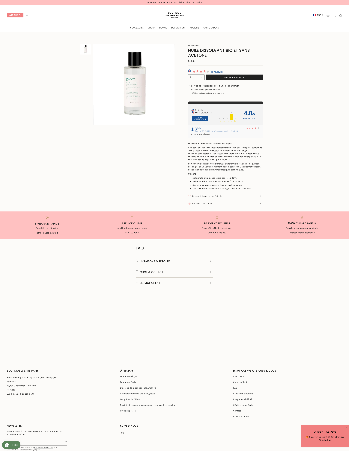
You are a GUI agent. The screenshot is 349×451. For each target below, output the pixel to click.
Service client (150, 283)
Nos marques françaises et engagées (137, 393)
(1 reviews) (217, 71)
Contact (237, 410)
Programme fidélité (242, 399)
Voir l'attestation (200, 118)
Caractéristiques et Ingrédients (207, 196)
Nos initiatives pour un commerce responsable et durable (147, 405)
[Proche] (346, 428)
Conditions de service (14, 450)
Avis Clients (238, 376)
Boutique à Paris (128, 382)
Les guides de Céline (130, 399)
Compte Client (240, 382)
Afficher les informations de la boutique (208, 93)
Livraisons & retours (155, 261)
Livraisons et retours (243, 393)
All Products (193, 45)
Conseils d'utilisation (202, 203)
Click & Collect (151, 272)
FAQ (235, 387)
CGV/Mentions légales (243, 405)
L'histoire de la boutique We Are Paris (138, 387)
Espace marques (241, 416)
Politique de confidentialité (43, 447)
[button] (151, 28)
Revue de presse (128, 410)
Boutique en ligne (128, 376)
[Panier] (340, 15)
